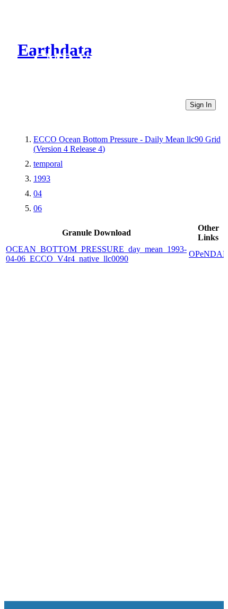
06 (37, 208)
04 (37, 193)
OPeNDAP (208, 253)
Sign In (201, 105)
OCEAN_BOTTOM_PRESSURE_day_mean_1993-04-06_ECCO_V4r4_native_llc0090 (96, 254)
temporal (48, 163)
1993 (41, 178)
